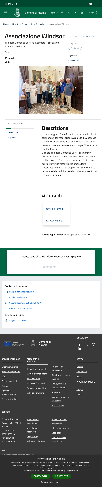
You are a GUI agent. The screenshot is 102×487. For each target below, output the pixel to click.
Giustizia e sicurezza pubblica (61, 377)
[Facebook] (60, 12)
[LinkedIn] (80, 12)
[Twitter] (67, 12)
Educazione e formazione (57, 368)
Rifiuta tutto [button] (61, 476)
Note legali (56, 432)
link (76, 470)
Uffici (4, 376)
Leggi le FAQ (32, 436)
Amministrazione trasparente (59, 421)
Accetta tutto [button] (40, 476)
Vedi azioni (86, 36)
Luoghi (79, 389)
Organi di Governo (10, 366)
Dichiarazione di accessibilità (59, 439)
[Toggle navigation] (5, 12)
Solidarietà (41, 24)
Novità (15, 24)
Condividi (73, 36)
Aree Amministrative (11, 371)
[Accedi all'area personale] (90, 4)
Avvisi (79, 376)
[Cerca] (96, 12)
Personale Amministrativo (9, 392)
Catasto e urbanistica (36, 388)
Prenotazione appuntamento (33, 421)
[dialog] (51, 471)
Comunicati (27, 24)
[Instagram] (74, 12)
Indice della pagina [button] (15, 123)
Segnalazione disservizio (33, 429)
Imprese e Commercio (36, 383)
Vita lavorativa (33, 378)
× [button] (99, 458)
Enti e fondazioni (9, 381)
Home (5, 24)
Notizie (79, 366)
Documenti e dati (9, 399)
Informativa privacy (60, 428)
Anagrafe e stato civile (37, 368)
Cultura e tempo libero (37, 373)
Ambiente (56, 392)
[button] (51, 482)
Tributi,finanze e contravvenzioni (59, 385)
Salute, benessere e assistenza (60, 398)
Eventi (79, 394)
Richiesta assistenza (36, 441)
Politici (5, 385)
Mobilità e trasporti (35, 392)
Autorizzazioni (58, 405)
